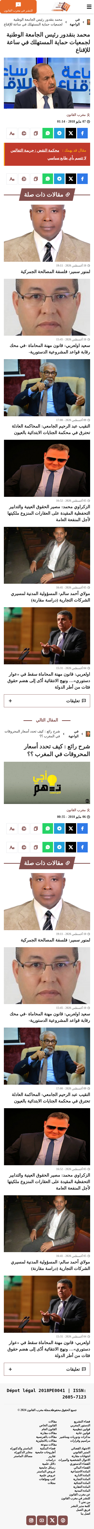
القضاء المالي (82, 1467)
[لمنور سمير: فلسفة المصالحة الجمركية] (47, 240)
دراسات (50, 1460)
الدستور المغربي (80, 1425)
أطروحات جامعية (45, 1452)
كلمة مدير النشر (80, 1506)
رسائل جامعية (47, 1467)
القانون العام (49, 1429)
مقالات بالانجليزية (46, 1440)
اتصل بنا (85, 1513)
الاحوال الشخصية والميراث (74, 1460)
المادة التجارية (81, 1479)
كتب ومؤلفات (47, 1479)
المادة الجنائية (82, 1483)
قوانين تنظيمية (81, 1429)
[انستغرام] (31, 1520)
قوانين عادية (83, 1433)
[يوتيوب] (41, 1520)
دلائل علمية (48, 1463)
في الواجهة (75, 22)
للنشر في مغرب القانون (75, 1498)
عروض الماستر (46, 1471)
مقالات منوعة (49, 1444)
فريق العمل (83, 1509)
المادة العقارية (81, 1486)
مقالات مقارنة (48, 1433)
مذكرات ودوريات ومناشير (75, 1437)
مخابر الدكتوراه (23, 1452)
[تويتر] (52, 1520)
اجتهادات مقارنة (81, 1456)
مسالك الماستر (23, 1456)
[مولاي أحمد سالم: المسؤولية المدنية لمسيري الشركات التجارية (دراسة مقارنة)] (47, 565)
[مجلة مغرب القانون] (60, 7)
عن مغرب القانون (79, 1494)
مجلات (51, 1483)
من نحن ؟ (84, 1502)
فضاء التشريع (82, 1421)
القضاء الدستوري (80, 1463)
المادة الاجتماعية (80, 1471)
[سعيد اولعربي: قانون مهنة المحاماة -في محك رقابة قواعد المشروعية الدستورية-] (47, 317)
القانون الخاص (48, 1425)
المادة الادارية (82, 1475)
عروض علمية (47, 1475)
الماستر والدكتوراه (21, 1448)
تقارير (51, 1456)
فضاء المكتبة (47, 1448)
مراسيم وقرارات (80, 1440)
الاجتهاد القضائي (80, 1448)
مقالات (52, 1421)
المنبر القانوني (81, 1452)
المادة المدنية (82, 1490)
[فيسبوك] (62, 1520)
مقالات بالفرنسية (46, 1437)
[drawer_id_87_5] (89, 6)
